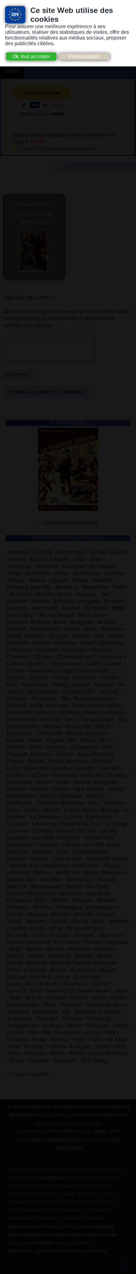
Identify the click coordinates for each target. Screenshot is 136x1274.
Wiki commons (66, 1211)
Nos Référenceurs (83, 1219)
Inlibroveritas (26, 1202)
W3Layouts (20, 1243)
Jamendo (58, 1202)
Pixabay (48, 1219)
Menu (12, 71)
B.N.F (83, 1186)
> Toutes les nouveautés (68, 523)
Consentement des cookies (40, 1170)
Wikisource (22, 1219)
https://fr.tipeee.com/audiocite (57, 148)
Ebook (67, 1194)
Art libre (78, 1178)
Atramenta (107, 1178)
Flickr (86, 1194)
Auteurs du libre (53, 1186)
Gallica (107, 1194)
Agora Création (74, 1243)
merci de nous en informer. (68, 1124)
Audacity (19, 1186)
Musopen (35, 1211)
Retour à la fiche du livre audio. (46, 392)
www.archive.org (61, 1227)
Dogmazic (45, 1194)
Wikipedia (99, 1211)
